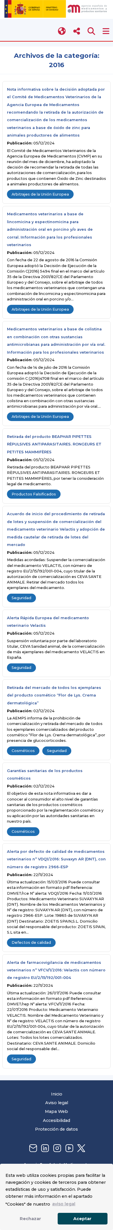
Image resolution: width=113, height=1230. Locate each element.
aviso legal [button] (63, 1203)
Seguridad (21, 598)
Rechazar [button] (30, 1218)
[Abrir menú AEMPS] (106, 31)
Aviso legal (56, 1102)
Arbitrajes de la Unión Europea (40, 194)
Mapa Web (56, 1111)
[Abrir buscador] (91, 31)
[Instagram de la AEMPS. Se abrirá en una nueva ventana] (56, 1148)
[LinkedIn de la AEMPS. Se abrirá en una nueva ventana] (44, 1148)
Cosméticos (23, 751)
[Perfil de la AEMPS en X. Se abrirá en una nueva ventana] (80, 1148)
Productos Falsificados (34, 494)
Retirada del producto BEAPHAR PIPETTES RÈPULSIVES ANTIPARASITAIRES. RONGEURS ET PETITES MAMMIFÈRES (54, 444)
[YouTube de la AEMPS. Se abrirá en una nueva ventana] (68, 1148)
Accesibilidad (56, 1120)
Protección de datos (56, 1129)
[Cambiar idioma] (62, 31)
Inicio (56, 1094)
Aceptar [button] (82, 1218)
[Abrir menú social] (77, 31)
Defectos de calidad (31, 942)
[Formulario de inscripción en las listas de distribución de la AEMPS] (32, 1148)
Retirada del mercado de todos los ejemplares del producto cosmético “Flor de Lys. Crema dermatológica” (54, 695)
